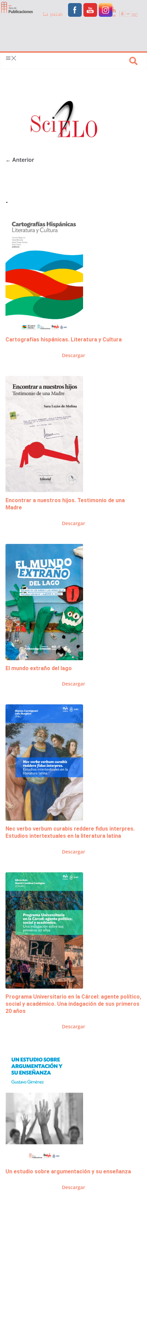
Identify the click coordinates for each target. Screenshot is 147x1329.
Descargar (73, 355)
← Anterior (19, 160)
